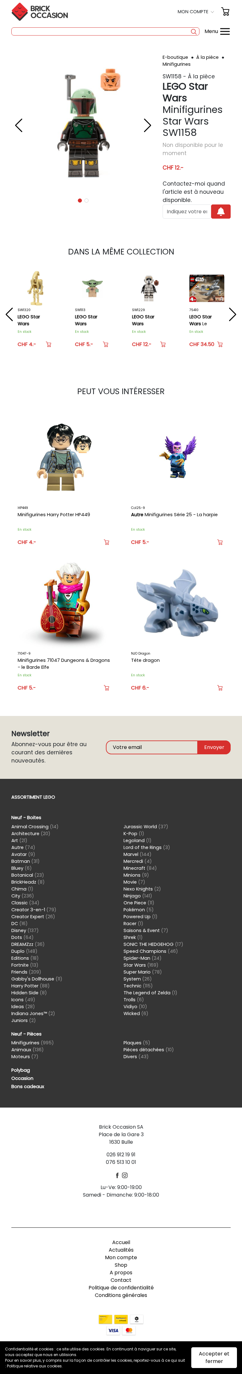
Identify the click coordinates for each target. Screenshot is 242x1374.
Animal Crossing (35, 827)
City (22, 896)
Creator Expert (33, 916)
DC (19, 923)
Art (19, 840)
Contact (121, 1280)
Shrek (133, 937)
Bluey (21, 868)
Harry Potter (30, 986)
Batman (25, 861)
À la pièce (208, 57)
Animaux (27, 1050)
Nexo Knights (142, 889)
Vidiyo (135, 1006)
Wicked (136, 1013)
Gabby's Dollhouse (36, 979)
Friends (26, 972)
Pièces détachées (149, 1050)
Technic (138, 986)
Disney (25, 930)
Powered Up (141, 916)
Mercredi (138, 861)
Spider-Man (143, 958)
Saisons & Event (146, 930)
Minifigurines (177, 64)
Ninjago (138, 896)
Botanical (27, 875)
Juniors (23, 1020)
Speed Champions (151, 951)
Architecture (30, 833)
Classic (25, 903)
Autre (23, 847)
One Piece (139, 903)
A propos (121, 1272)
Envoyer (214, 747)
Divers (136, 1056)
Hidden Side (29, 993)
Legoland (138, 840)
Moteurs (24, 1056)
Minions (136, 875)
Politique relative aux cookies (34, 1366)
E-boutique (176, 57)
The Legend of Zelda (150, 993)
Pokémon (139, 910)
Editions (25, 958)
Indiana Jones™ (33, 1013)
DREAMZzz (28, 944)
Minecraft (140, 868)
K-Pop (134, 833)
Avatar (23, 854)
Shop (121, 1265)
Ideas (23, 1006)
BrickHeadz (28, 882)
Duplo (24, 951)
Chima (22, 889)
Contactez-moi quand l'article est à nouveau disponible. (194, 192)
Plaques (137, 1043)
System (138, 979)
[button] (197, 11)
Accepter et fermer (214, 1357)
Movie (134, 882)
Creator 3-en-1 (33, 910)
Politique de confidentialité (121, 1287)
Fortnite (24, 965)
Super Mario (143, 972)
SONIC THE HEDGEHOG (153, 944)
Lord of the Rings (147, 847)
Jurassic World (146, 827)
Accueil (121, 1242)
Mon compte (121, 1257)
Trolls (134, 1000)
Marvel (138, 854)
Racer (133, 923)
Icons (23, 1000)
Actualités (121, 1250)
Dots (22, 937)
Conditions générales (121, 1295)
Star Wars (141, 965)
